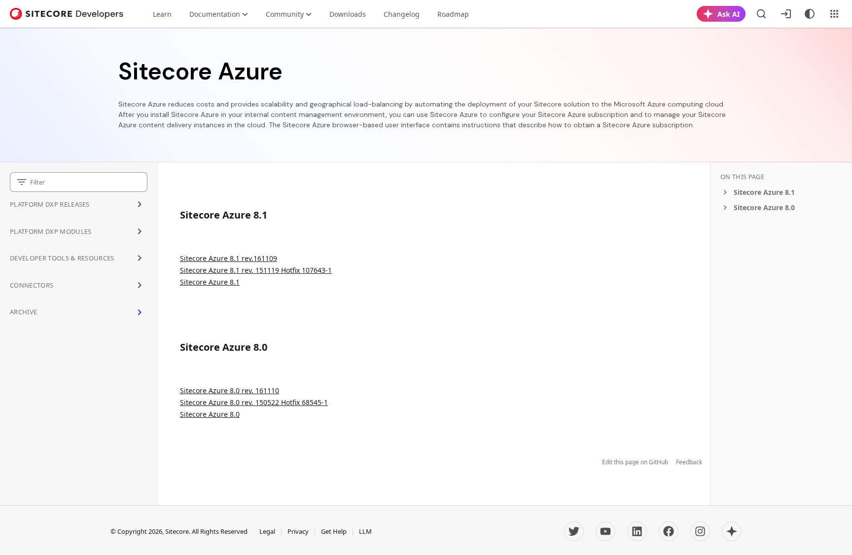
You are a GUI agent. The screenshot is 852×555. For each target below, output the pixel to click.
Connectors (31, 285)
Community (285, 14)
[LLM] (732, 531)
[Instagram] (700, 531)
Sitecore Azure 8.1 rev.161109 (228, 258)
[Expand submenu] (139, 204)
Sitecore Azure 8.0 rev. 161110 (229, 390)
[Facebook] (668, 531)
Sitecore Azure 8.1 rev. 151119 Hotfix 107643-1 (256, 270)
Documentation (214, 14)
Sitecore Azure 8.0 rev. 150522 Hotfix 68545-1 (254, 402)
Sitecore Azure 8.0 (210, 414)
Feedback (689, 462)
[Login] (786, 14)
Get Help (334, 531)
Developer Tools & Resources (62, 258)
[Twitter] (574, 531)
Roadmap (453, 14)
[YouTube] (605, 531)
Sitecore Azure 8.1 (210, 282)
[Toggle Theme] (809, 14)
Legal (267, 531)
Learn (162, 14)
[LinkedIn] (637, 531)
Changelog (402, 14)
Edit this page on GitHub (635, 462)
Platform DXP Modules (51, 231)
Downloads (347, 14)
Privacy (298, 531)
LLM (365, 531)
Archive (23, 311)
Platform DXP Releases (50, 204)
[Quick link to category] (272, 215)
